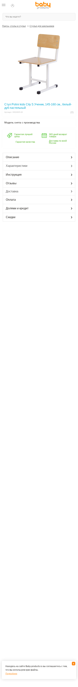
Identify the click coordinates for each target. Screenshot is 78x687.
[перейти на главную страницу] (42, 5)
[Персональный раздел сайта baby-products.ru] (12, 5)
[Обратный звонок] (19, 5)
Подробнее (11, 673)
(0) (72, 112)
